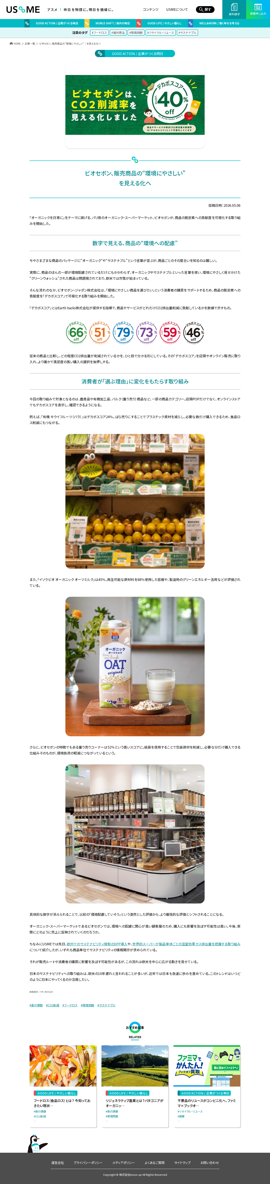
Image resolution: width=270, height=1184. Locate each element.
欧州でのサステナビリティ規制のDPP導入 (97, 943)
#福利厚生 (118, 32)
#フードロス (99, 32)
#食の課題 (36, 1005)
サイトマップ (182, 1162)
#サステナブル (187, 32)
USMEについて (177, 9)
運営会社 (57, 1162)
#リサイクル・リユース (160, 32)
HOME (17, 43)
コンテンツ (150, 9)
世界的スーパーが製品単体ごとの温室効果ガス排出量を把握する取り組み (186, 943)
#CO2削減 (52, 1005)
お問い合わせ (209, 1162)
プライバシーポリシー (88, 1162)
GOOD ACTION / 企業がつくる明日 (137, 53)
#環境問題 (136, 32)
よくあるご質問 (155, 1162)
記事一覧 (30, 43)
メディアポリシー (123, 1162)
